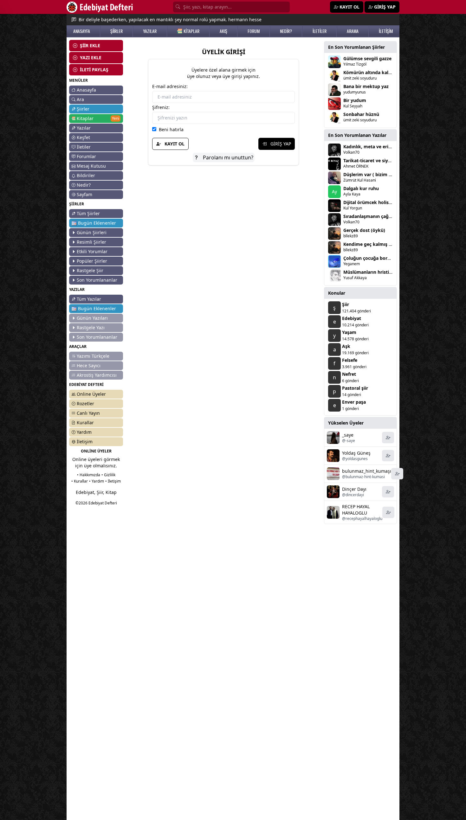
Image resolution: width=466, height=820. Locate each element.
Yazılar (84, 128)
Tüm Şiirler (88, 213)
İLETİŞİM (386, 31)
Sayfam (84, 194)
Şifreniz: (161, 107)
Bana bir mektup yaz (366, 86)
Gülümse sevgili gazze (367, 58)
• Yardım (96, 481)
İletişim (85, 442)
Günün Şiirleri (92, 232)
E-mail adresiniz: (170, 86)
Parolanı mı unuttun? (227, 157)
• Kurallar (79, 481)
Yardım (84, 432)
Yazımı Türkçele (93, 356)
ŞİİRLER (116, 31)
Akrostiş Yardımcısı (97, 375)
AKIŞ (223, 31)
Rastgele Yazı (91, 327)
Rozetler (85, 403)
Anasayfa (86, 90)
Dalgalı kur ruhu (361, 188)
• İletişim (113, 481)
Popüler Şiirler (92, 261)
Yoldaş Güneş (356, 453)
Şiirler (83, 109)
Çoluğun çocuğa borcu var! (372, 258)
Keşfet (83, 137)
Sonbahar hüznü (361, 114)
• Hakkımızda (88, 474)
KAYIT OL (173, 144)
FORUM (254, 31)
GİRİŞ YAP (280, 144)
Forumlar (86, 156)
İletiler (84, 147)
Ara (80, 99)
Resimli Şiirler (91, 242)
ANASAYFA (81, 31)
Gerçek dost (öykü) (364, 230)
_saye (347, 435)
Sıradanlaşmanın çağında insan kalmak (386, 216)
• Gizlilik (108, 474)
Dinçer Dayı (354, 489)
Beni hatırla (170, 129)
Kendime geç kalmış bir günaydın (380, 244)
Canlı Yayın (88, 413)
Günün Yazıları (92, 318)
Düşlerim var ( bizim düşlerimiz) (378, 174)
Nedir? (84, 185)
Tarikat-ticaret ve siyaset (370, 160)
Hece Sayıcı (88, 365)
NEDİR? (286, 31)
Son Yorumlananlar (97, 280)
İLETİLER (320, 31)
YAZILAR (150, 31)
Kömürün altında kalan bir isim (377, 72)
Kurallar (85, 423)
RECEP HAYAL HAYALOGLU (356, 509)
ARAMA (353, 31)
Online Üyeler (91, 394)
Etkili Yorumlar (92, 251)
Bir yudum (354, 100)
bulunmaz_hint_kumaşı (366, 471)
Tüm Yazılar (89, 299)
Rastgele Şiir (90, 270)
